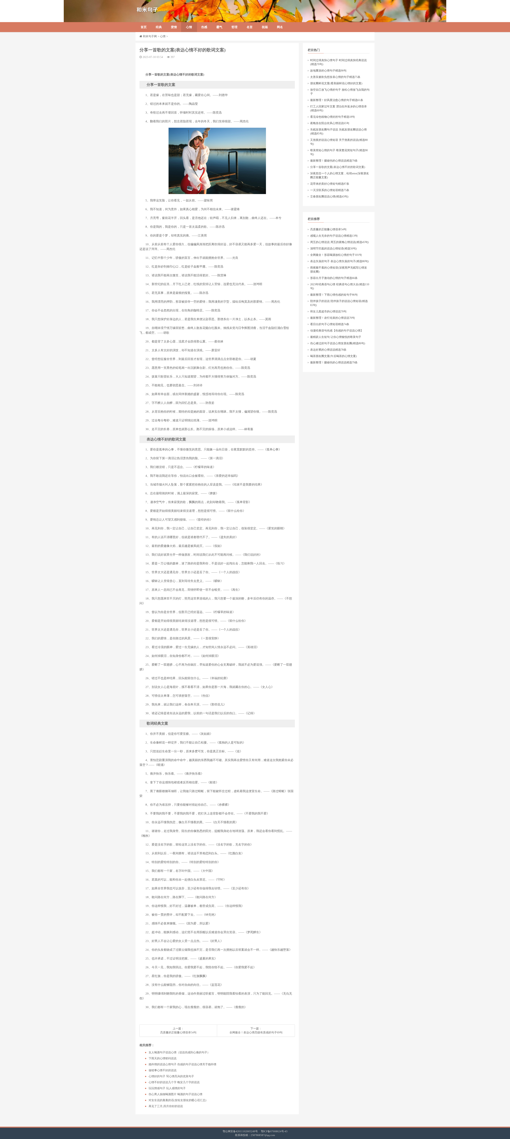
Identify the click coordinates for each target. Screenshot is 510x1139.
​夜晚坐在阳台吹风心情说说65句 (329, 123)
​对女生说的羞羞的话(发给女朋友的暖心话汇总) (177, 1100)
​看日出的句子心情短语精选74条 (329, 324)
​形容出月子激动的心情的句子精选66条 (334, 278)
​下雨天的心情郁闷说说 (163, 1058)
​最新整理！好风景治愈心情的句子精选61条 (336, 100)
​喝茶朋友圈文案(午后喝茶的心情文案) (333, 356)
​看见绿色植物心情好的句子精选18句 (332, 116)
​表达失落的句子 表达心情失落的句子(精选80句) (339, 261)
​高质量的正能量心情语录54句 (178, 1032)
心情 (189, 27)
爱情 (174, 27)
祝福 (265, 27)
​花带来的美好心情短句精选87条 (329, 183)
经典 (159, 27)
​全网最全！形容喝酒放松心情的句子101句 (336, 254)
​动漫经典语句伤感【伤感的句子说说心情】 (336, 330)
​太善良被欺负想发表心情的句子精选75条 (335, 77)
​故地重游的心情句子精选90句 (328, 70)
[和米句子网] (166, 11)
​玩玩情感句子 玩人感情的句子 (167, 1088)
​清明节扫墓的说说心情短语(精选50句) (333, 248)
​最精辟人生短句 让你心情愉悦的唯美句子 (335, 337)
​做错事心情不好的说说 (163, 1070)
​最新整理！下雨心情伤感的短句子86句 (334, 294)
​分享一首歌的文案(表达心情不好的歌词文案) (337, 167)
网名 (280, 27)
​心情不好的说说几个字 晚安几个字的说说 (174, 1082)
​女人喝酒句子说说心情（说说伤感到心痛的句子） (179, 1052)
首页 (144, 27)
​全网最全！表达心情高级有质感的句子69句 (256, 1032)
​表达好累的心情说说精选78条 (328, 349)
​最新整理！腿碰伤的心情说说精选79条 (334, 160)
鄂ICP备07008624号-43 (274, 1131)
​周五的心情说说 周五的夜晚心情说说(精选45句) (339, 242)
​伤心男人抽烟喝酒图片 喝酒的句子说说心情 (175, 1094)
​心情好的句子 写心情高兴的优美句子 (171, 1076)
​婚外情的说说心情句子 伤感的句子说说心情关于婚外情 (182, 1064)
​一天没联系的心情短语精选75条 (329, 190)
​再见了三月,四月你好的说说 (166, 1106)
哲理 (234, 27)
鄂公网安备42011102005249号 (240, 1131)
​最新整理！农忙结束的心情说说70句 (332, 317)
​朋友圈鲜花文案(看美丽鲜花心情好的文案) (336, 83)
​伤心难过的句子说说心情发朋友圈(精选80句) (337, 343)
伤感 (204, 27)
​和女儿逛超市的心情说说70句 (328, 311)
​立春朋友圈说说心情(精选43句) (329, 196)
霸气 (219, 27)
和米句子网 (150, 36)
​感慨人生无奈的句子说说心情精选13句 (334, 235)
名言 (250, 27)
